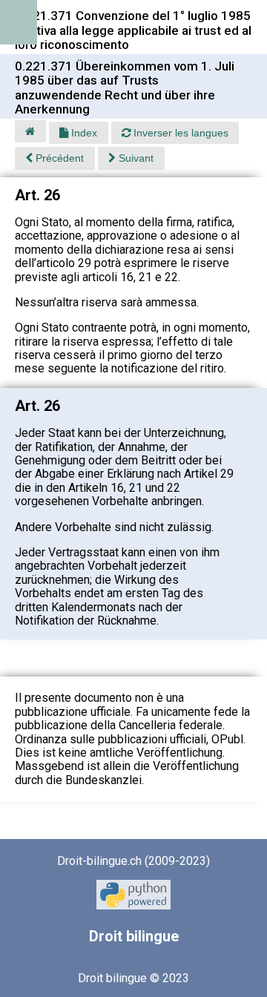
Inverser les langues (179, 133)
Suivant (135, 158)
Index (82, 133)
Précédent (58, 158)
